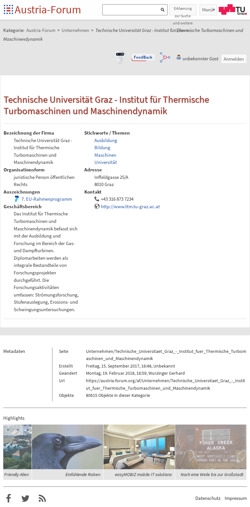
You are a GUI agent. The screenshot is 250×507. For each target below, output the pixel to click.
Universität (105, 162)
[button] (143, 57)
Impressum (236, 498)
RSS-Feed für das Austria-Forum (42, 498)
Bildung (102, 147)
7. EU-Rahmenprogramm (46, 199)
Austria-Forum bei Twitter (25, 498)
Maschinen (105, 155)
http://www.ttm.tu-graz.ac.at (130, 206)
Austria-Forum (48, 9)
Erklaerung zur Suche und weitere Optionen (183, 10)
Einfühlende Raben (82, 474)
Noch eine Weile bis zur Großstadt (212, 474)
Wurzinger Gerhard (166, 373)
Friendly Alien (16, 474)
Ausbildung (105, 140)
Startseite (9, 10)
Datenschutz (207, 498)
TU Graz (233, 9)
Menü (207, 10)
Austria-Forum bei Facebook (8, 498)
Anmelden (234, 59)
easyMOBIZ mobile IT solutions (143, 474)
